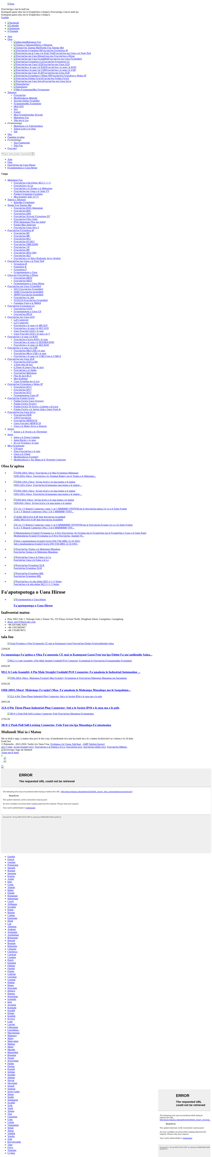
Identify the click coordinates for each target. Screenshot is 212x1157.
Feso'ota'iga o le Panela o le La (50, 747)
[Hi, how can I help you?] (2, 767)
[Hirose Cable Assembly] (30, 599)
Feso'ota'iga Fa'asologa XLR (28, 568)
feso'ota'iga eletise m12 (94, 747)
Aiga (9, 159)
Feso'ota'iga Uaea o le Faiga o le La (31, 560)
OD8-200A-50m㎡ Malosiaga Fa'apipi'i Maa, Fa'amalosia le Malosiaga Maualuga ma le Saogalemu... (66, 690)
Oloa (9, 162)
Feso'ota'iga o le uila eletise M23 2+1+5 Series (36, 584)
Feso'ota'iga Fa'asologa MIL (27, 576)
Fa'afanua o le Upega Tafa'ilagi (65, 744)
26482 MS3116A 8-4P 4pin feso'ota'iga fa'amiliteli (38, 519)
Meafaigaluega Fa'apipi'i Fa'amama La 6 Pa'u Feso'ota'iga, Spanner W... (49, 535)
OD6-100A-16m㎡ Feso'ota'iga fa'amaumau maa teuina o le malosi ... (48, 494)
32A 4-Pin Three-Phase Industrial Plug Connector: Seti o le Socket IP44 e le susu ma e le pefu (60, 707)
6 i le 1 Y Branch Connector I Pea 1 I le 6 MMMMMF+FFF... (44, 527)
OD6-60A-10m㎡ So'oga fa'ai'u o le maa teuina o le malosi (43, 503)
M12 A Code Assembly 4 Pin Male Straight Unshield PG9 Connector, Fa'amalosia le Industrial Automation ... (70, 672)
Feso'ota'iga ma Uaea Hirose (21, 165)
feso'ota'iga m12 (74, 747)
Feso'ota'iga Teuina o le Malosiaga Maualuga (36, 552)
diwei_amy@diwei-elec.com (21, 622)
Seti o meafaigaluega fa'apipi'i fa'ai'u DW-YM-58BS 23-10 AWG (46, 544)
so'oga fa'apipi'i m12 (24, 747)
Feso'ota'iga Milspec (117, 747)
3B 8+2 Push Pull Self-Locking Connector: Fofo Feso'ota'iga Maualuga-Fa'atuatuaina (56, 725)
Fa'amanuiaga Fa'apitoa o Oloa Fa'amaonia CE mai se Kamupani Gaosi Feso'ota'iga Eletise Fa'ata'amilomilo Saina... (76, 654)
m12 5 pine (6, 747)
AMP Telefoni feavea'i (94, 744)
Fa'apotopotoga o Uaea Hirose (22, 167)
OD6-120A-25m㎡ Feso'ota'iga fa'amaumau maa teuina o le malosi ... (48, 485)
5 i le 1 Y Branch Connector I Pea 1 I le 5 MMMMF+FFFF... (44, 511)
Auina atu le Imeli (10, 752)
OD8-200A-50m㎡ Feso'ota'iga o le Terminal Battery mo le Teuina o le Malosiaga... (55, 476)
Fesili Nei (6, 741)
